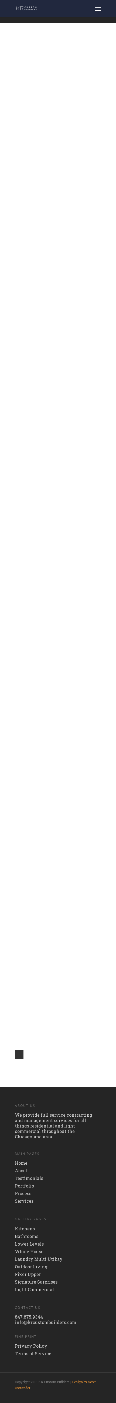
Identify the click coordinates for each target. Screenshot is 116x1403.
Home (21, 1163)
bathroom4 (60, 293)
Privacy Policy (31, 1346)
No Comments (70, 71)
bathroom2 (60, 495)
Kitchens (25, 1228)
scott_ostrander (53, 301)
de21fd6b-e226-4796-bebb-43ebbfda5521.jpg (71, 813)
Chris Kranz (51, 71)
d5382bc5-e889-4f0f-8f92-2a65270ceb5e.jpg (72, 942)
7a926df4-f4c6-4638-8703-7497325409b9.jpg (73, 685)
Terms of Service (33, 1353)
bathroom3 (60, 428)
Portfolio (24, 1186)
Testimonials (29, 1178)
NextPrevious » (19, 1054)
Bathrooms (26, 1236)
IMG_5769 (57, 178)
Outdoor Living (31, 1266)
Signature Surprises (36, 1282)
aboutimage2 (64, 563)
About (21, 1170)
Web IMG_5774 (67, 63)
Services (24, 1201)
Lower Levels (29, 1244)
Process (23, 1193)
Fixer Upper (28, 1274)
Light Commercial (34, 1289)
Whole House (29, 1251)
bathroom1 (59, 360)
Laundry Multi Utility (39, 1259)
